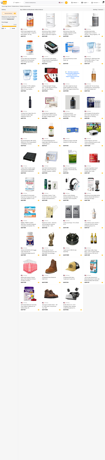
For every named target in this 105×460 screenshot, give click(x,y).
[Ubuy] (4, 2)
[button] (74, 3)
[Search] (66, 2)
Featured (100, 9)
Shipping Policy (10, 19)
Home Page (4, 6)
